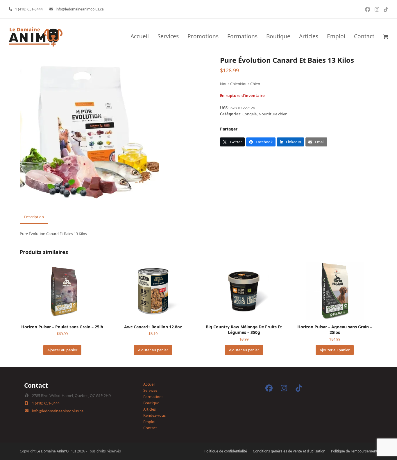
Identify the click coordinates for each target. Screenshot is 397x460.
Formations (153, 396)
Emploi (149, 421)
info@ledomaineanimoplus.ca (80, 9)
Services (150, 390)
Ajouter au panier (62, 349)
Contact (150, 427)
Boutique (151, 402)
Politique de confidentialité (225, 451)
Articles (149, 409)
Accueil (149, 384)
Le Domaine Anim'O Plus (56, 451)
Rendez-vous (154, 415)
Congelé (249, 114)
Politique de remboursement (354, 451)
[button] (386, 37)
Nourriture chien (273, 114)
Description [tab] (34, 216)
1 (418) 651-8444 (29, 9)
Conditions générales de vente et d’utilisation (289, 451)
